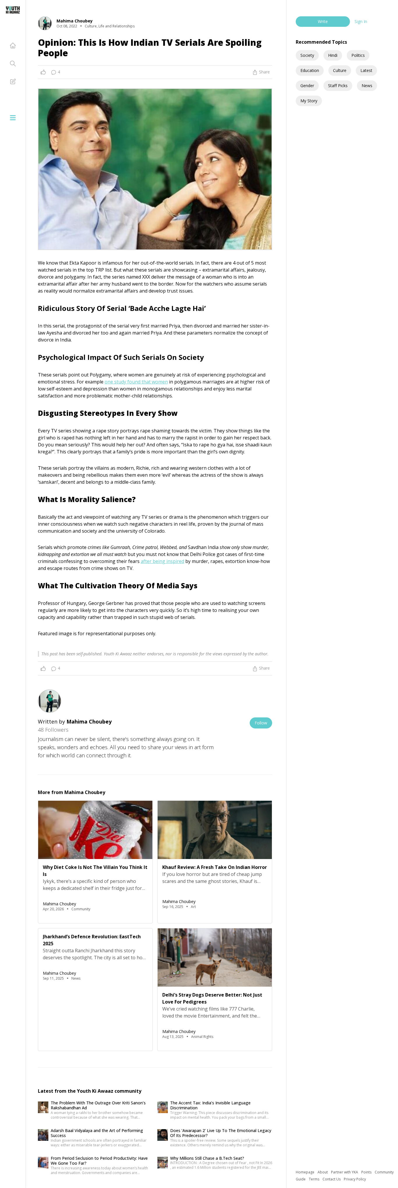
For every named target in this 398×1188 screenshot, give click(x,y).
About (323, 1172)
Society (307, 55)
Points (366, 1172)
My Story (308, 100)
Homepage (305, 1172)
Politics (358, 55)
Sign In (361, 21)
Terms (314, 1179)
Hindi (332, 55)
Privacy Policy (355, 1179)
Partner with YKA (345, 1172)
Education (309, 70)
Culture (339, 70)
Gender (307, 85)
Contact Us (332, 1179)
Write (323, 21)
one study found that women (136, 382)
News (367, 85)
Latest (366, 70)
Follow (261, 723)
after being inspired (162, 561)
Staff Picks (338, 85)
